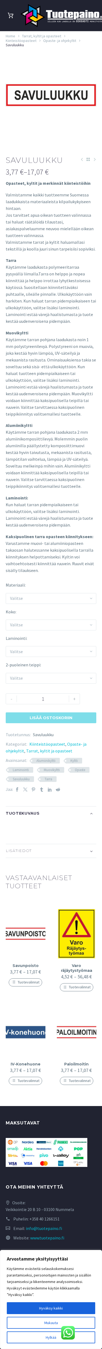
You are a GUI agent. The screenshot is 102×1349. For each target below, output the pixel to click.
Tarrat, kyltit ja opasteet (41, 36)
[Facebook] (17, 789)
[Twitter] (25, 789)
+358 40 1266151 (44, 1219)
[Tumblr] (42, 789)
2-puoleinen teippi (23, 664)
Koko (11, 611)
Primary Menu (91, 16)
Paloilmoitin (76, 1064)
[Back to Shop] (88, 159)
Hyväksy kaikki (51, 1308)
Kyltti (74, 760)
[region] (51, 1299)
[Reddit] (58, 789)
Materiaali (15, 585)
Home (10, 36)
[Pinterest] (33, 789)
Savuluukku (21, 779)
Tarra (48, 779)
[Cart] (11, 15)
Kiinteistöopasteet (21, 40)
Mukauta (51, 1322)
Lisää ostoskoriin (51, 717)
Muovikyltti (52, 770)
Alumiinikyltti (45, 760)
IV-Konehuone (26, 1064)
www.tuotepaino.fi (47, 1238)
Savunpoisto (26, 965)
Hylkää (51, 1337)
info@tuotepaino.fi (44, 1228)
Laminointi (16, 638)
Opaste (80, 770)
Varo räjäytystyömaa (76, 968)
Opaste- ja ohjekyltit (59, 40)
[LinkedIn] (50, 789)
